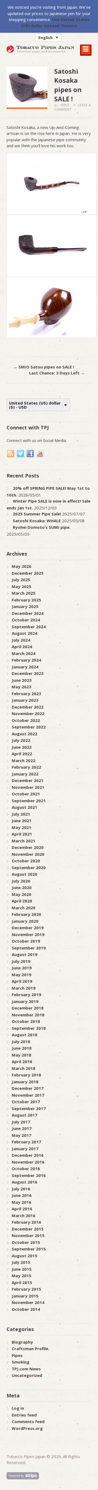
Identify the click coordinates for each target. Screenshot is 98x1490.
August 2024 (24, 633)
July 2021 (21, 814)
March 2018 (23, 1068)
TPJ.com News (26, 1368)
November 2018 (28, 1014)
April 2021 (22, 834)
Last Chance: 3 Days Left (57, 373)
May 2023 (21, 686)
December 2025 (28, 573)
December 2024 (28, 613)
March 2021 (23, 840)
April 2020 (22, 901)
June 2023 (22, 680)
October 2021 (26, 793)
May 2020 (21, 894)
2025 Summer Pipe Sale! (37, 514)
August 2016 (24, 1182)
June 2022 (22, 747)
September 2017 (29, 1108)
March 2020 (23, 907)
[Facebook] (30, 454)
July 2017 (21, 1122)
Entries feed (24, 1415)
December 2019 (28, 927)
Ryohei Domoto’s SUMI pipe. (42, 527)
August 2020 (24, 874)
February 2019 (26, 994)
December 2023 (28, 673)
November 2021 (28, 787)
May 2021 (21, 827)
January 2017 (25, 1148)
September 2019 (29, 948)
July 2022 (21, 740)
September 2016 (29, 1175)
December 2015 (28, 1229)
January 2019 (25, 1001)
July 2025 (21, 579)
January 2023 (25, 700)
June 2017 (22, 1128)
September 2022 (29, 727)
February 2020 (26, 914)
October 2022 (26, 720)
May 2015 (21, 1275)
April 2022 (22, 753)
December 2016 (28, 1155)
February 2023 (26, 693)
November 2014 (28, 1302)
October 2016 (26, 1168)
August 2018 (24, 1034)
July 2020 (21, 881)
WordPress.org (27, 1428)
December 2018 (28, 1008)
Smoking (20, 1362)
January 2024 (25, 666)
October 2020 (26, 860)
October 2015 (26, 1242)
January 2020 (25, 921)
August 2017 (24, 1115)
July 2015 (21, 1262)
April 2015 (22, 1282)
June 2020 (22, 887)
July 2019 (21, 961)
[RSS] (11, 454)
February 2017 (26, 1141)
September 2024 (29, 626)
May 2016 (21, 1202)
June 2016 (22, 1195)
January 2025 (25, 606)
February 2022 (26, 767)
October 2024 (26, 619)
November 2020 (28, 854)
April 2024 (22, 646)
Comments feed (28, 1421)
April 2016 (22, 1208)
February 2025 (26, 600)
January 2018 (25, 1081)
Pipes (64, 105)
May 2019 (21, 974)
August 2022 (24, 733)
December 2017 (28, 1088)
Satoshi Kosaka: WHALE (37, 520)
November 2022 (28, 713)
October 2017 (26, 1101)
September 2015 (29, 1249)
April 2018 (22, 1061)
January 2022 (25, 774)
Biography (22, 1342)
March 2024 (23, 653)
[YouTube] (40, 454)
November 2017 (28, 1095)
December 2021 (28, 780)
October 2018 (26, 1021)
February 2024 (26, 660)
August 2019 (24, 954)
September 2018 (29, 1028)
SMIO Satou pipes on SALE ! (43, 367)
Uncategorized (27, 1375)
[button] (48, 37)
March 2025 (23, 593)
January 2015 (25, 1296)
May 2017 (21, 1135)
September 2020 (29, 867)
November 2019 (28, 934)
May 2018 (21, 1055)
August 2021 (24, 807)
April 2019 (22, 981)
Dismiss (69, 25)
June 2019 (22, 967)
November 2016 (28, 1162)
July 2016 (21, 1188)
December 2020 (28, 847)
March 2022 (23, 760)
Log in (18, 1408)
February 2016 (26, 1222)
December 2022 (28, 707)
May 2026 (21, 566)
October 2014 (26, 1309)
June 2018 (22, 1048)
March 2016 (23, 1215)
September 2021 (29, 800)
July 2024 (21, 640)
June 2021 (22, 820)
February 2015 (26, 1289)
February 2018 (26, 1075)
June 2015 (22, 1269)
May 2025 (21, 586)
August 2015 (24, 1255)
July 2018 (21, 1041)
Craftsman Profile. (30, 1348)
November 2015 (28, 1235)
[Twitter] (20, 454)
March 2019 (23, 988)
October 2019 (26, 941)
